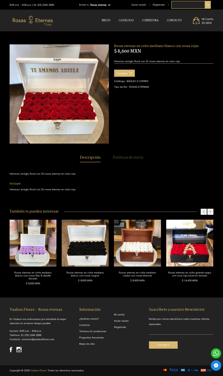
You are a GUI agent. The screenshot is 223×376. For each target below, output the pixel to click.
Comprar (122, 73)
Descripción (90, 157)
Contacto (174, 20)
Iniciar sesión (139, 4)
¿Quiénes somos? (89, 318)
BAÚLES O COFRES (137, 81)
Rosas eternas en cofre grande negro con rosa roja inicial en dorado (189, 274)
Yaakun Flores (38, 370)
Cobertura (150, 20)
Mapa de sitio (87, 343)
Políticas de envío (128, 157)
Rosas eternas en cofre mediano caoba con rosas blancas (137, 274)
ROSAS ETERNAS (139, 86)
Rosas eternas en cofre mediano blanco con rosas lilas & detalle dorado (33, 275)
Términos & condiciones (92, 331)
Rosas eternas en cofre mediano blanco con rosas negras (85, 274)
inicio (106, 20)
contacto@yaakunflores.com (37, 339)
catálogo (126, 20)
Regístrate (159, 4)
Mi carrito (119, 314)
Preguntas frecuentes (91, 337)
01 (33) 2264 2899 (44, 4)
